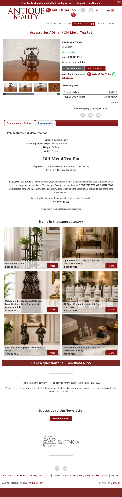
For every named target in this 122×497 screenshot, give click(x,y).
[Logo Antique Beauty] (26, 18)
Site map (115, 475)
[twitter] (90, 116)
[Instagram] (91, 10)
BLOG (48, 475)
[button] (61, 418)
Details (114, 102)
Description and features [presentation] (19, 123)
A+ (98, 10)
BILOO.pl (115, 482)
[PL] (108, 10)
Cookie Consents (100, 475)
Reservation (105, 23)
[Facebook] (82, 10)
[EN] (112, 10)
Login (67, 23)
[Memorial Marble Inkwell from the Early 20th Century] (90, 335)
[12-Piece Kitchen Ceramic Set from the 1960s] (90, 292)
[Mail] (98, 116)
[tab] (19, 123)
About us (7, 475)
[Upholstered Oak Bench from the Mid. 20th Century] (90, 248)
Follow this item (73, 68)
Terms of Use (68, 475)
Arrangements (20, 475)
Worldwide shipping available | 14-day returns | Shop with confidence (61, 3)
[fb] (83, 116)
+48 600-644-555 (63, 10)
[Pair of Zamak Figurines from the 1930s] (32, 335)
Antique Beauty (35, 482)
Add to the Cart (95, 68)
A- (102, 10)
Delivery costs (36, 475)
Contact (56, 475)
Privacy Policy (83, 475)
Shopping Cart (84, 23)
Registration (53, 23)
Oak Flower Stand (14, 263)
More (52, 265)
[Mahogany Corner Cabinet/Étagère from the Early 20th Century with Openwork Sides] (32, 292)
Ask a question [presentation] (45, 123)
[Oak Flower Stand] (32, 248)
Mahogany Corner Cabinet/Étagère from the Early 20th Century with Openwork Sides (24, 304)
